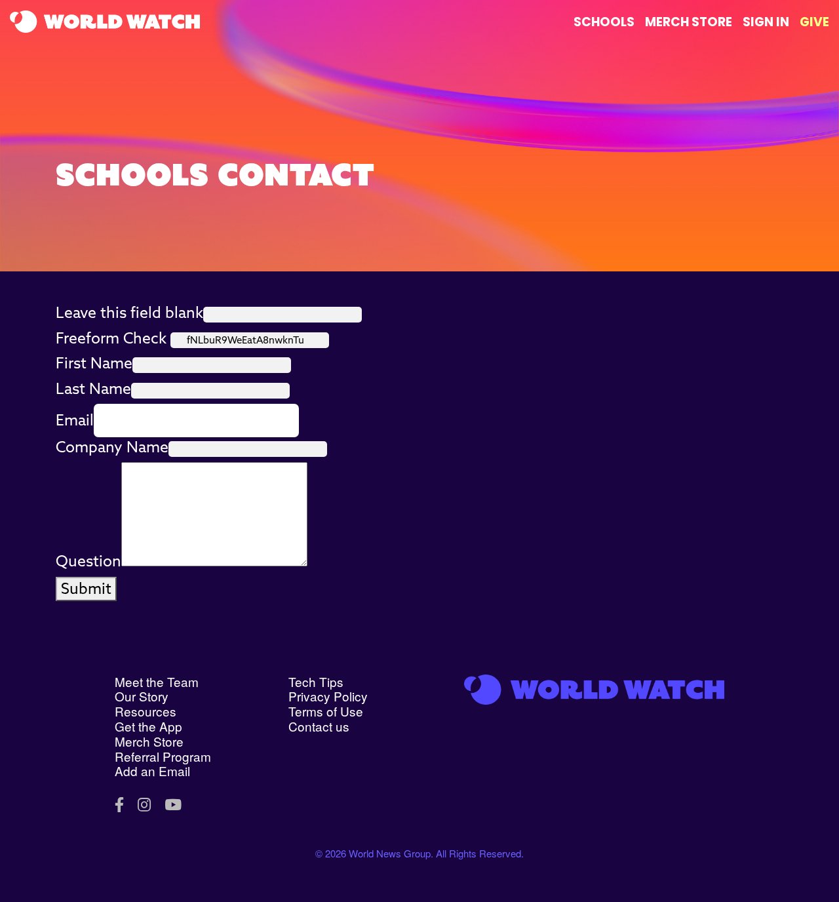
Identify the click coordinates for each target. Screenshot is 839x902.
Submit (86, 588)
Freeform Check (111, 337)
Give (814, 22)
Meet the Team (157, 681)
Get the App (148, 726)
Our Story (141, 696)
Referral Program (163, 756)
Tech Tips (315, 681)
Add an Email (152, 770)
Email (75, 419)
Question (88, 560)
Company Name (112, 446)
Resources (145, 711)
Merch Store (688, 22)
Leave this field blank (129, 312)
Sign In (766, 22)
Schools (604, 22)
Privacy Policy (328, 696)
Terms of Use (325, 711)
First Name (94, 362)
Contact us (318, 726)
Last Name (93, 388)
